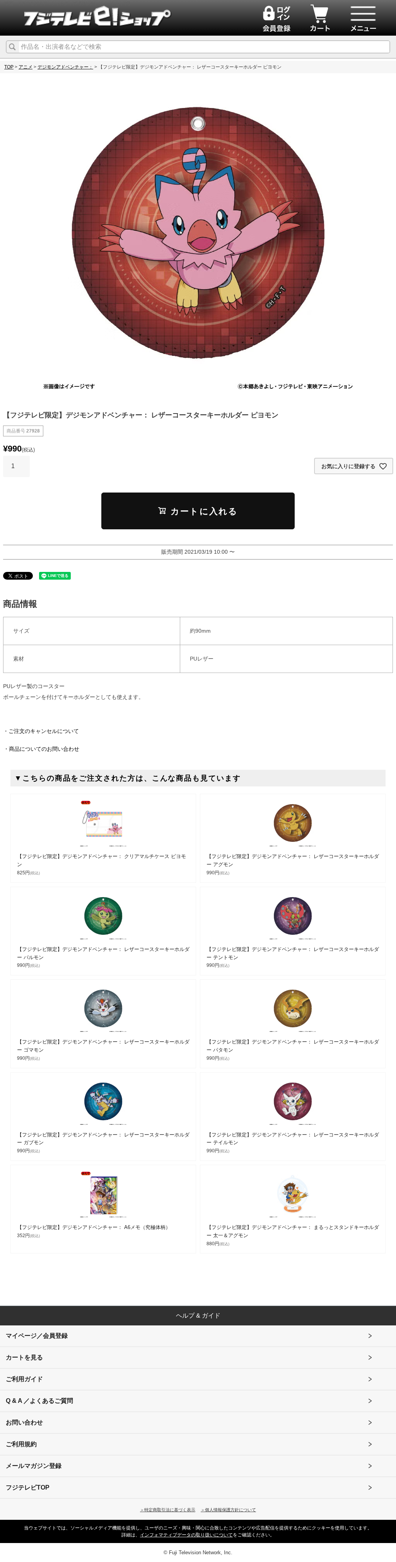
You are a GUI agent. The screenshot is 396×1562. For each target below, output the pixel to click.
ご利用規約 (21, 1444)
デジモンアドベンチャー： (65, 67)
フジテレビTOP (28, 1487)
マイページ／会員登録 (37, 1335)
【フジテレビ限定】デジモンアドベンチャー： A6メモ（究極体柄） (94, 1227)
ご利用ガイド (24, 1379)
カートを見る (24, 1357)
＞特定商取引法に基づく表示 (167, 1509)
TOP (9, 67)
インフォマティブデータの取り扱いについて (186, 1535)
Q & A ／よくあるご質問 (39, 1400)
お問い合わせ (24, 1422)
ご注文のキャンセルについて (44, 731)
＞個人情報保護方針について (228, 1509)
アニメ (25, 67)
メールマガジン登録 (33, 1465)
